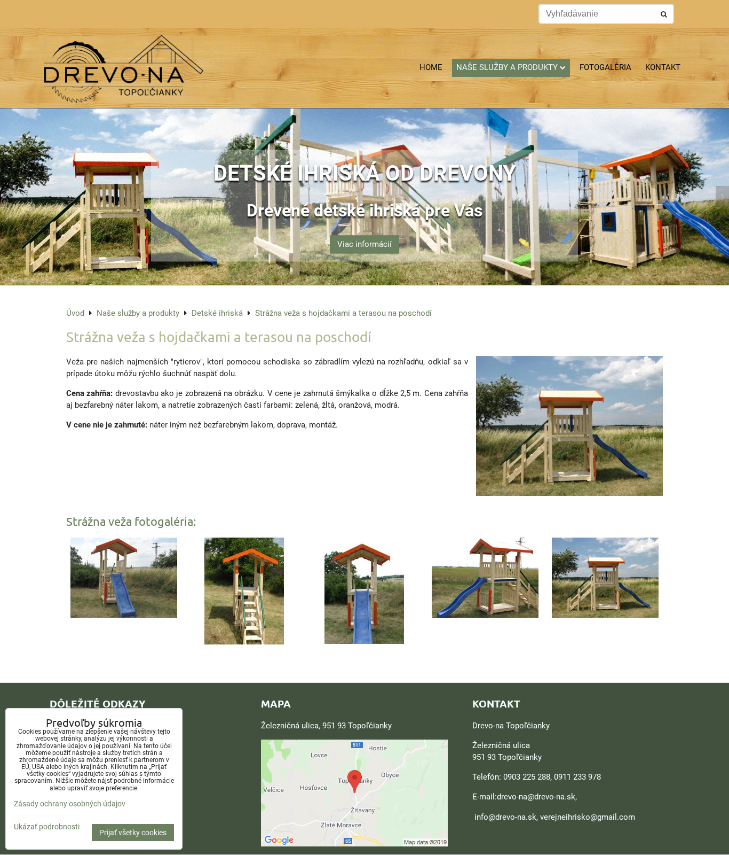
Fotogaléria (605, 67)
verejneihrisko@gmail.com (587, 817)
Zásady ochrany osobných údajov (69, 803)
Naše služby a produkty (507, 67)
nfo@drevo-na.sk (506, 817)
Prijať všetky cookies (133, 832)
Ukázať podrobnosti (47, 827)
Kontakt (662, 67)
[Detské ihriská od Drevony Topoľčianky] (364, 282)
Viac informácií (364, 244)
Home (430, 67)
